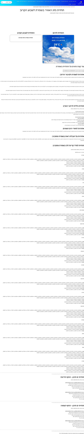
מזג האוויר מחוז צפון (57, 1)
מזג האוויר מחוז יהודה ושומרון (22, 1)
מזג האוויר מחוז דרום (72, 1)
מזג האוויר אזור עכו (54, 6)
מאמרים (70, 4)
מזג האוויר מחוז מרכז (64, 1)
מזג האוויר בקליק (71, 6)
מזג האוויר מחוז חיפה (40, 1)
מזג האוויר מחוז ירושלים (32, 1)
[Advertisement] (42, 23)
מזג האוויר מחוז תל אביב (48, 1)
